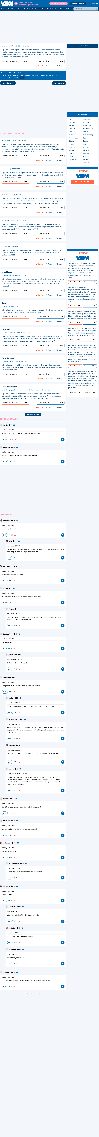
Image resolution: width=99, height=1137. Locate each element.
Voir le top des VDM (82, 182)
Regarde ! (6, 330)
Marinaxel (7, 972)
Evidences (6, 521)
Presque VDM (65, 9)
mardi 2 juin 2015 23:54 (13, 750)
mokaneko (7, 843)
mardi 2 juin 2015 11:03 (8, 525)
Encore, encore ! (33, 414)
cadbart (12, 698)
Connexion (94, 3)
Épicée (19, 9)
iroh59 (5, 425)
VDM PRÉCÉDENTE (7, 83)
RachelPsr (6, 886)
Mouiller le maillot (9, 387)
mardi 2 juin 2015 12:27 (13, 954)
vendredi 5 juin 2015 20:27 (15, 659)
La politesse (7, 272)
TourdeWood (8, 634)
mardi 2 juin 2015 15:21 (13, 703)
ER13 (10, 541)
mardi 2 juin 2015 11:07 (8, 891)
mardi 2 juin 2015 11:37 (13, 546)
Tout (3, 9)
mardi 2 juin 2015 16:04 (13, 868)
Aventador (13, 907)
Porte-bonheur (8, 358)
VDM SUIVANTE (59, 83)
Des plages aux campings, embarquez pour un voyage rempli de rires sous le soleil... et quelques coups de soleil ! (30, 75)
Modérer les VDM (78, 3)
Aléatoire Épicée (30, 9)
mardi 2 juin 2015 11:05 (8, 430)
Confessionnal (51, 9)
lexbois (11, 769)
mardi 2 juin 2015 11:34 (13, 933)
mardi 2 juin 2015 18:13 (13, 724)
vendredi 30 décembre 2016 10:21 (17, 774)
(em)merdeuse (14, 863)
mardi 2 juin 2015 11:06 (8, 452)
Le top (40, 9)
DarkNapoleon (14, 719)
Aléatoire (11, 9)
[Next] (39, 994)
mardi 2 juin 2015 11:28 (13, 912)
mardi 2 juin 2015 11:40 (13, 614)
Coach (4, 303)
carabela (6, 799)
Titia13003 (6, 447)
